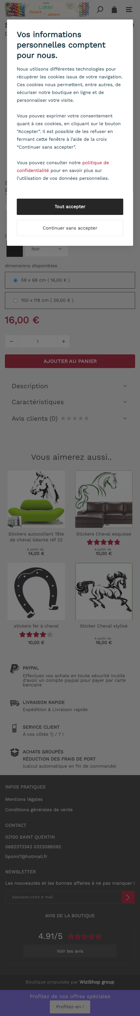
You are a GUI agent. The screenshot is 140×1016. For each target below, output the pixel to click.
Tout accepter (70, 206)
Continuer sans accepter (70, 228)
